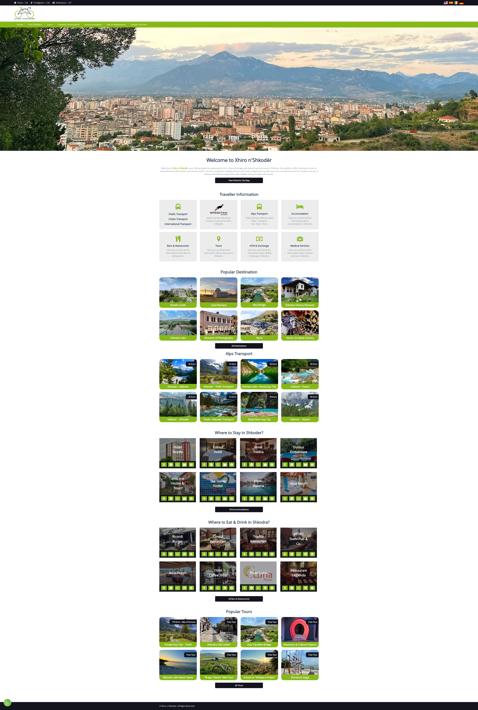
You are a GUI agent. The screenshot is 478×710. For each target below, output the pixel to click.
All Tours (239, 685)
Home (20, 24)
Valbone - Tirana (300, 386)
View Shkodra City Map (239, 180)
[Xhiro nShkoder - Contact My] (7, 702)
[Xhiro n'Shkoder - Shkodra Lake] (178, 311)
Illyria (259, 338)
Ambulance (63, 2)
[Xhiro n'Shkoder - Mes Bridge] (259, 278)
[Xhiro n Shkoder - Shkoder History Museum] (300, 278)
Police (22, 2)
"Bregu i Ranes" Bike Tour (218, 677)
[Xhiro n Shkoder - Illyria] (259, 311)
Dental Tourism (139, 24)
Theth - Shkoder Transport (219, 419)
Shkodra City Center (218, 644)
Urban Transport (178, 219)
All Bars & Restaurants (239, 598)
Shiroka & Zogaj (300, 677)
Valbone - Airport (300, 419)
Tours (50, 24)
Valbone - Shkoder (178, 419)
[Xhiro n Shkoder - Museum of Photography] (218, 311)
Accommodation (93, 24)
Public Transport (178, 214)
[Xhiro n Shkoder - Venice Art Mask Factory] (300, 311)
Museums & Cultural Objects (300, 644)
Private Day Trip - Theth (178, 644)
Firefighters (41, 2)
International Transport (178, 224)
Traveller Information (69, 24)
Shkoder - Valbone (178, 386)
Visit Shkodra (35, 24)
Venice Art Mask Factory (300, 338)
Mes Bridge (259, 305)
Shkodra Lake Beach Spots (178, 677)
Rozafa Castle (178, 305)
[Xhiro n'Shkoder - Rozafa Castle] (178, 278)
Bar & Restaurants (116, 24)
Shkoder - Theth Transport (219, 386)
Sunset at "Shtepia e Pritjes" (259, 677)
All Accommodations (239, 509)
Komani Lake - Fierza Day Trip (259, 386)
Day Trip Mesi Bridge (259, 644)
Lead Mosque (218, 305)
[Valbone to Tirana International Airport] (300, 393)
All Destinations (239, 345)
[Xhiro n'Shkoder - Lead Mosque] (218, 278)
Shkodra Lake (178, 338)
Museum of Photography (218, 338)
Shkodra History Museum (300, 305)
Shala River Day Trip (259, 419)
